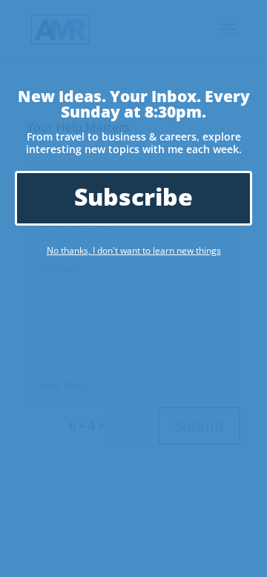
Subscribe (133, 196)
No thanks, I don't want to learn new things (134, 250)
